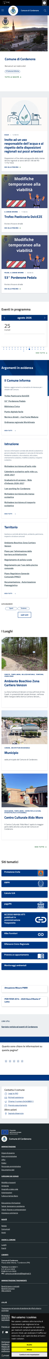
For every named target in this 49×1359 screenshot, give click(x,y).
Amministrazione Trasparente (14, 1280)
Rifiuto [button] (29, 1349)
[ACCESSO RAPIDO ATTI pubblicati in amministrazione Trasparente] (41, 919)
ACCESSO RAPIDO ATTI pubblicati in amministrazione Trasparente (14, 918)
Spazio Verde (9, 676)
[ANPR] (41, 883)
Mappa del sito (7, 1346)
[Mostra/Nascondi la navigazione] (2, 10)
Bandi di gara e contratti (10, 1286)
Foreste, (7, 674)
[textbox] (20, 1061)
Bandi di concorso (8, 1288)
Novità (4, 1219)
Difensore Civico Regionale (16, 944)
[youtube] (6, 1332)
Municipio (11, 752)
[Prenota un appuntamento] (41, 955)
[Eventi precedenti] (4, 318)
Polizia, (7, 272)
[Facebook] (2, 1332)
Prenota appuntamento (17, 1105)
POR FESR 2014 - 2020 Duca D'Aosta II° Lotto (23, 1000)
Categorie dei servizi (10, 1176)
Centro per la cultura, (32, 811)
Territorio (11, 527)
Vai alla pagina (11, 167)
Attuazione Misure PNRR (16, 987)
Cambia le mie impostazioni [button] (29, 1354)
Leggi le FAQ (13, 1093)
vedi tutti (24, 614)
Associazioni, (9, 811)
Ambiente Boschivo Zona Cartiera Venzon (21, 683)
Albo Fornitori (10, 933)
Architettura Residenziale (20, 748)
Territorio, (40, 674)
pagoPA (8, 903)
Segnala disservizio (16, 1113)
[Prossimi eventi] (45, 318)
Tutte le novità (12, 77)
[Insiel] (5, 1355)
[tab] (3, 347)
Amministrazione (8, 1146)
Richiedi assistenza (16, 1097)
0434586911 (21, 1101)
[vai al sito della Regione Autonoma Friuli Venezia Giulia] (6, 2)
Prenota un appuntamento (16, 954)
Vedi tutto (40, 353)
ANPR (7, 882)
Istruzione (11, 443)
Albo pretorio (6, 1290)
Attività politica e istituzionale (15, 812)
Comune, (7, 748)
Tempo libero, (16, 674)
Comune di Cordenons (20, 59)
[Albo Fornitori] (41, 934)
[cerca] (45, 10)
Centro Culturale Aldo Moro (23, 817)
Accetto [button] (29, 1344)
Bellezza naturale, (28, 674)
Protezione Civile (12, 871)
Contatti (4, 1254)
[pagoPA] (41, 904)
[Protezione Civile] (41, 872)
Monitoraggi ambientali (15, 965)
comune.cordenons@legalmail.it (18, 1273)
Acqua (6, 135)
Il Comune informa (11, 212)
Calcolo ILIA (9, 893)
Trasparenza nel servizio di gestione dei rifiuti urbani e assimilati (21, 1309)
